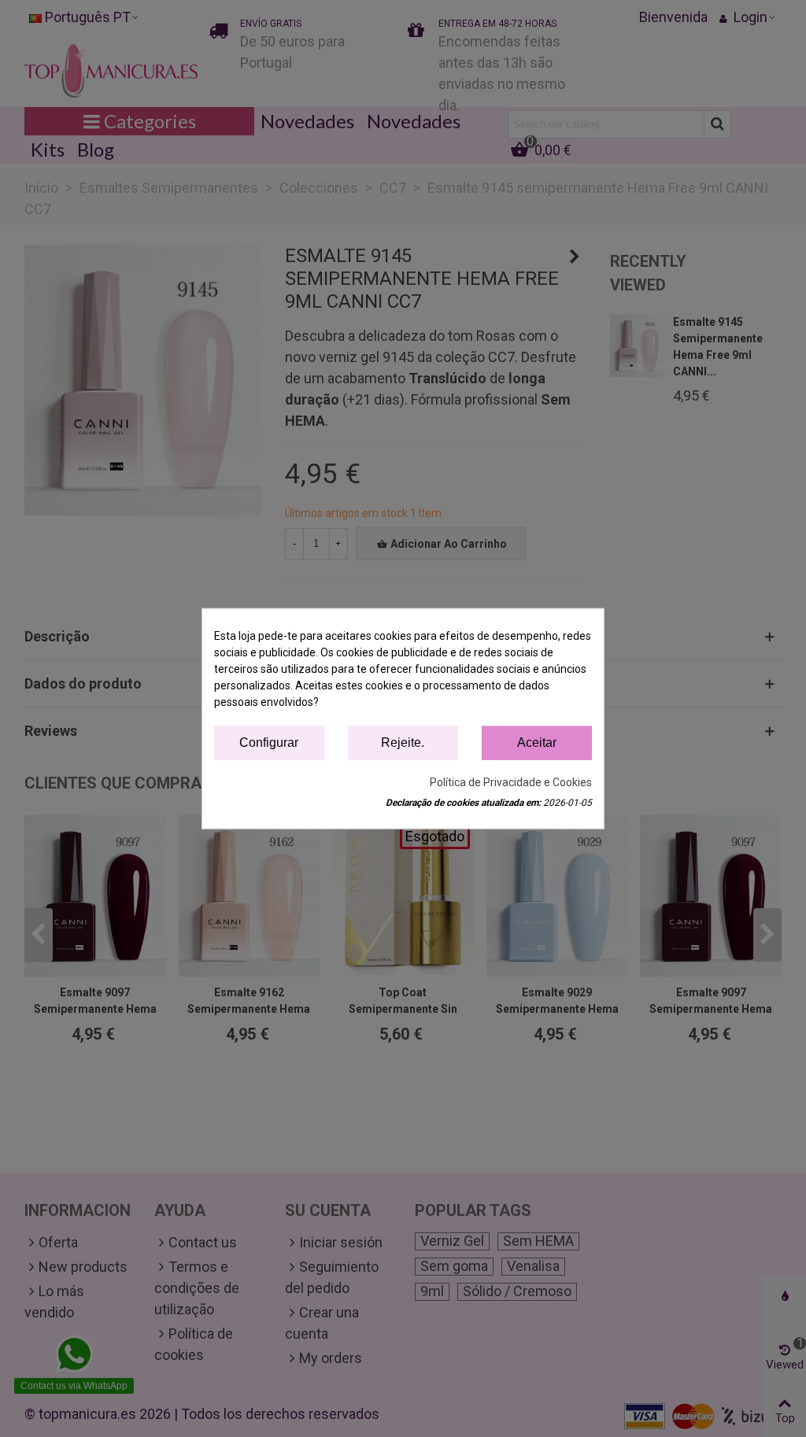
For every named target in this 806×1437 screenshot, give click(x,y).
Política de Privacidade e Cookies (511, 781)
